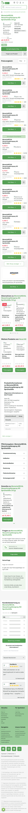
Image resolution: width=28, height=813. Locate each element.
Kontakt (2, 722)
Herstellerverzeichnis (5, 735)
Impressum (4, 753)
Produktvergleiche (5, 742)
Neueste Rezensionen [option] (10, 657)
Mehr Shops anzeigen (13, 264)
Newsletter (3, 719)
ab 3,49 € (6, 325)
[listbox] (14, 658)
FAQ (2, 721)
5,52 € (5, 120)
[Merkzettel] (17, 2)
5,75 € (4, 171)
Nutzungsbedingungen (6, 756)
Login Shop (17, 712)
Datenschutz (11, 753)
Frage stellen (14, 554)
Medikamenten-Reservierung (4, 714)
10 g (4, 45)
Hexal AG (17, 23)
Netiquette (16, 756)
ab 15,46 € (6, 516)
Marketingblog (18, 715)
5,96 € (5, 221)
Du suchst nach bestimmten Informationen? (14, 646)
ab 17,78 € (19, 325)
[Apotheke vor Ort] (14, 2)
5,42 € (5, 96)
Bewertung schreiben (14, 640)
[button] (23, 2)
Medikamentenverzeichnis (6, 736)
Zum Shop (11, 83)
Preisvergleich (7, 329)
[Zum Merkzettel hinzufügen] (11, 23)
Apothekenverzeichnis (6, 731)
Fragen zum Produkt (12, 54)
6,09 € (5, 246)
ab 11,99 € (6, 366)
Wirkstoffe (3, 738)
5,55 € (5, 146)
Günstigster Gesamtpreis (14, 136)
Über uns (3, 712)
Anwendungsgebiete (5, 740)
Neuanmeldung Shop (19, 713)
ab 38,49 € (19, 366)
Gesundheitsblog (4, 717)
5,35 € (5, 73)
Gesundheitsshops (5, 733)
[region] (14, 681)
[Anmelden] (20, 2)
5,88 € (5, 196)
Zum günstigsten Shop (12, 49)
